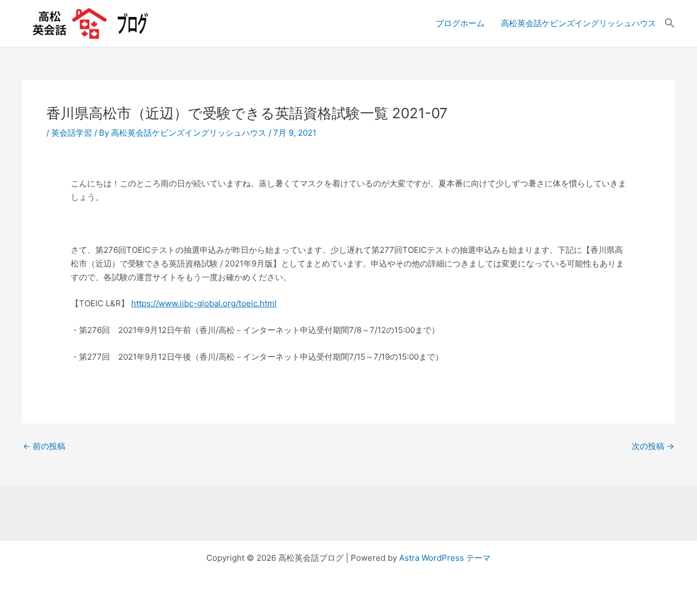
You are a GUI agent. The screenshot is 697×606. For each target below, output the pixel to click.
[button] (669, 23)
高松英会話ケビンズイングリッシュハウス (578, 23)
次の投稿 (653, 446)
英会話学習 (71, 133)
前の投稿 (44, 446)
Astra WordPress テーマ (445, 558)
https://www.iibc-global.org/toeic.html (204, 303)
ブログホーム (460, 23)
